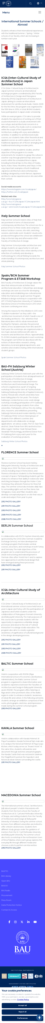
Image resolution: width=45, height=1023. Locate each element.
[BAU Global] (4, 976)
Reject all (22, 1012)
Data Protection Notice (11, 905)
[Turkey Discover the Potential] (14, 976)
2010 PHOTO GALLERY (11, 649)
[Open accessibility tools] (39, 1017)
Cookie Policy (23, 999)
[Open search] (30, 3)
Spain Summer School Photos (13, 358)
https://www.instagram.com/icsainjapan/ (19, 189)
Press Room (6, 900)
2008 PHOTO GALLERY (11, 519)
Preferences (22, 1018)
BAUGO (4, 886)
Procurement (6, 895)
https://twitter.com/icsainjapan (14, 192)
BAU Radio (5, 891)
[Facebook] (9, 923)
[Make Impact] (24, 976)
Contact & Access (9, 910)
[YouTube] (35, 923)
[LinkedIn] (28, 923)
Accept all (22, 1005)
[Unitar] (30, 976)
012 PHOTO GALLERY (11, 565)
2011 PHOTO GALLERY (10, 506)
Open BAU (5, 881)
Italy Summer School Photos (13, 267)
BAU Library (6, 876)
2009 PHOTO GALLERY (11, 653)
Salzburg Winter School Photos (14, 441)
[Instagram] (15, 923)
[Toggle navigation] (40, 12)
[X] (22, 923)
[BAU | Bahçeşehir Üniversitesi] (8, 4)
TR (41, 3)
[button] (4, 3)
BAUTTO (4, 871)
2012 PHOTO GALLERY (11, 502)
